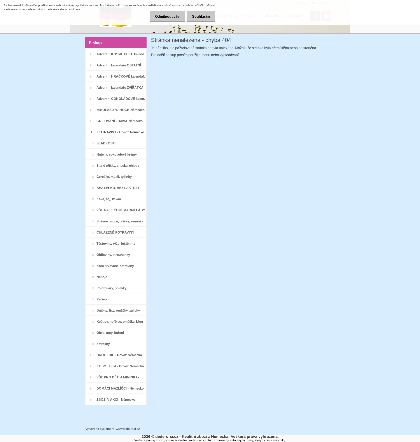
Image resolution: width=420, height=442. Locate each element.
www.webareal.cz (128, 428)
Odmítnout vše (167, 16)
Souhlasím (201, 16)
